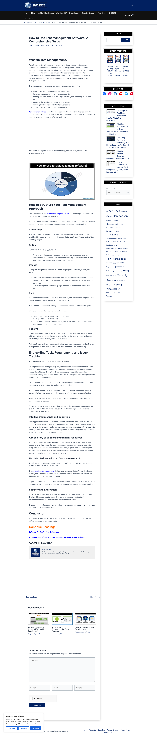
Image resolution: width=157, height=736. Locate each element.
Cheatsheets (73, 13)
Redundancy (110, 271)
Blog (33, 13)
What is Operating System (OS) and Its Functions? (36, 629)
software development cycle (58, 214)
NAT (116, 251)
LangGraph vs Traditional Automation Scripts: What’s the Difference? (116, 115)
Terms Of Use (112, 730)
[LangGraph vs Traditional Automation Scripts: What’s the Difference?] (110, 111)
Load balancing (111, 245)
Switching (117, 284)
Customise (12, 728)
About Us (92, 730)
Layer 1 (122, 242)
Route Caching (118, 271)
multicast (112, 251)
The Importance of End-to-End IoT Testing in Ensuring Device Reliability (57, 537)
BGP (111, 211)
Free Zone (101, 13)
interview (110, 231)
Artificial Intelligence (46, 13)
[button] (132, 5)
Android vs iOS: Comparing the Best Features (60, 629)
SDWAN (113, 275)
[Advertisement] (62, 54)
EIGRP (122, 224)
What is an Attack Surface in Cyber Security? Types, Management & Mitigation (118, 129)
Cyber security (113, 224)
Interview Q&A (61, 13)
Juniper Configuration (111, 238)
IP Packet (117, 231)
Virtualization (113, 289)
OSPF (122, 263)
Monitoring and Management (117, 248)
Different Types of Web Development (85, 628)
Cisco (117, 210)
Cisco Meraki (124, 211)
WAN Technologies (121, 293)
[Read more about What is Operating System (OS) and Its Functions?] (38, 619)
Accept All (35, 728)
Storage (109, 285)
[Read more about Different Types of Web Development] (85, 619)
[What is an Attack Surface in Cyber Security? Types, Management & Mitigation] (110, 125)
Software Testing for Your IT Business (44, 532)
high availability (110, 227)
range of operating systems (43, 471)
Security (122, 275)
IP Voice (119, 235)
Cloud (109, 216)
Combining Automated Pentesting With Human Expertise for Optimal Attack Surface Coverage (117, 142)
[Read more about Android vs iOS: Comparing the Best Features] (62, 619)
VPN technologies (111, 293)
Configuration (112, 220)
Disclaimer (102, 730)
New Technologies (116, 258)
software (121, 280)
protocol (119, 266)
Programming (110, 267)
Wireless (109, 296)
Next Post (95, 597)
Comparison (120, 216)
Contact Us (107, 733)
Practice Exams (88, 13)
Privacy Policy (124, 730)
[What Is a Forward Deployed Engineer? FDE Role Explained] (110, 152)
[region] (24, 722)
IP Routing (111, 234)
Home (27, 13)
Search (125, 40)
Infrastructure (118, 227)
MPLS (107, 251)
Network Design (123, 251)
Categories (110, 188)
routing (125, 271)
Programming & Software (35, 634)
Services (111, 280)
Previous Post (30, 597)
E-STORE (112, 13)
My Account (29, 18)
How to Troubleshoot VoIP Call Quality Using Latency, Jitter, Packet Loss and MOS (117, 167)
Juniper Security (122, 238)
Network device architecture (115, 255)
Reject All (24, 728)
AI (107, 211)
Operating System (112, 263)
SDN (107, 275)
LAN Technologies (112, 242)
